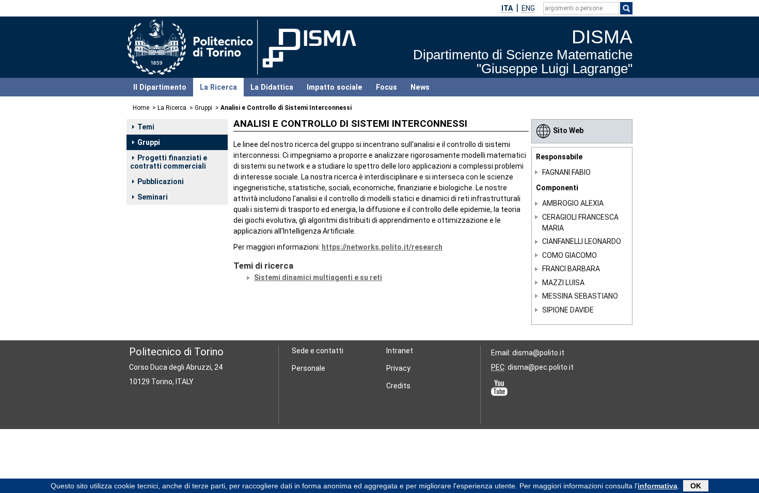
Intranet (399, 351)
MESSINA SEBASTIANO (580, 296)
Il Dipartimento (159, 87)
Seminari (152, 197)
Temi (145, 127)
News (420, 87)
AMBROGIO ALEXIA (573, 203)
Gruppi (203, 107)
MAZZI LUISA (563, 282)
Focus (386, 87)
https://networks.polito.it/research (382, 247)
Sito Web (568, 130)
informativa (657, 486)
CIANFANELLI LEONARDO (581, 241)
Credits (398, 386)
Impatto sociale (334, 87)
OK (695, 486)
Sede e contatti (317, 351)
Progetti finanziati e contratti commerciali (168, 162)
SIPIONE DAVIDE (568, 310)
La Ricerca (218, 87)
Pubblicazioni (160, 181)
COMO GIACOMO (569, 255)
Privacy (398, 368)
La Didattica (271, 87)
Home (141, 107)
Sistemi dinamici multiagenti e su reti (318, 277)
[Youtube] (499, 387)
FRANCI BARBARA (571, 269)
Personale (308, 368)
